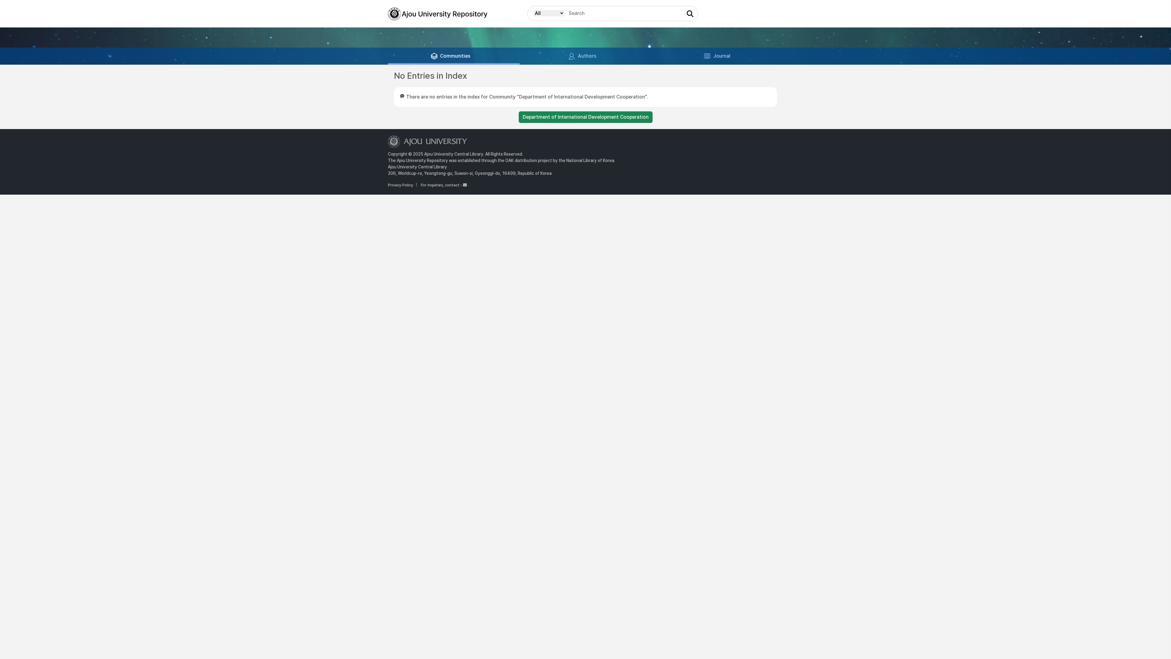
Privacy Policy (400, 185)
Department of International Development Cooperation (586, 117)
